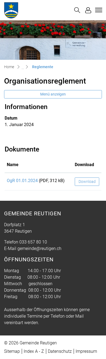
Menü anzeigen (53, 94)
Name (12, 164)
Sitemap (12, 351)
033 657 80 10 (33, 242)
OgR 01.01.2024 (22, 180)
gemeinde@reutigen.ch (39, 248)
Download (84, 164)
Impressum (86, 351)
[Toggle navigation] (98, 10)
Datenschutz (60, 351)
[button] (77, 10)
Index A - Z (34, 351)
